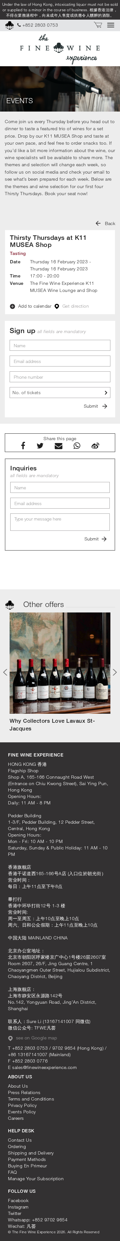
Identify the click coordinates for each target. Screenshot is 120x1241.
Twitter (14, 1213)
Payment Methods (27, 1159)
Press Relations (24, 1092)
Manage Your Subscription (36, 1178)
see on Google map (35, 1037)
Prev (6, 672)
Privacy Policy (22, 1105)
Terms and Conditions (31, 1098)
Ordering (17, 1146)
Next (113, 672)
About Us (18, 1086)
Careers (16, 1118)
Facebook (18, 1200)
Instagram (18, 1206)
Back (110, 223)
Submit (91, 406)
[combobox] (60, 392)
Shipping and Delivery (31, 1152)
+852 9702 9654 (50, 1219)
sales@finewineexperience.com (44, 1067)
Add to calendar (34, 306)
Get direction (75, 306)
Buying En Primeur (27, 1165)
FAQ (12, 1172)
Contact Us (20, 1140)
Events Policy (22, 1111)
